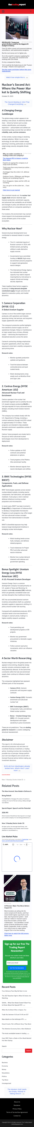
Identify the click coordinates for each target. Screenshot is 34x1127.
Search (4, 1046)
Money (4, 1069)
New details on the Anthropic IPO (14, 1019)
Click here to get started (11, 190)
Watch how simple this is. (17, 77)
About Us (17, 1102)
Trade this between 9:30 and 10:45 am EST (15, 1014)
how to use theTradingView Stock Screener (12, 840)
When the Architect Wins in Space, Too (14, 1010)
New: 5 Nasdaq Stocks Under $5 (13, 823)
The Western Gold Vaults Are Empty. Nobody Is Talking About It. (17, 1091)
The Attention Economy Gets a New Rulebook (16, 1029)
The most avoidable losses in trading (15, 1033)
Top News (5, 1080)
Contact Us (17, 1116)
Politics (4, 1076)
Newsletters (6, 1073)
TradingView (25, 839)
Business (5, 1062)
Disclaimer (17, 1105)
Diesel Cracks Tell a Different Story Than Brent (16, 1024)
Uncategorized (6, 774)
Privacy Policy (17, 1109)
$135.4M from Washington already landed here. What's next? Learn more (17, 768)
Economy (5, 1066)
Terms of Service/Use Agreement (17, 1112)
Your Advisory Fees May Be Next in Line (14, 991)
